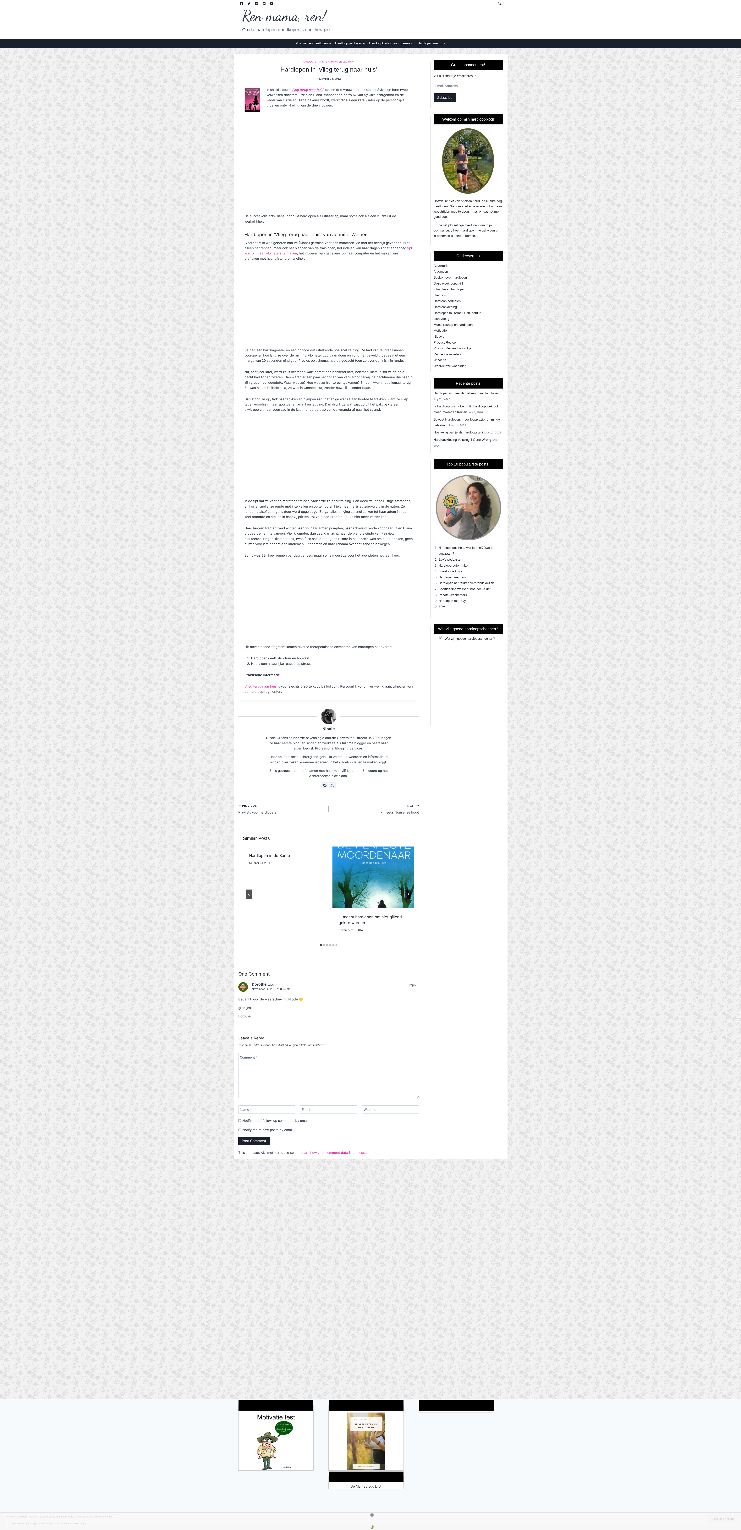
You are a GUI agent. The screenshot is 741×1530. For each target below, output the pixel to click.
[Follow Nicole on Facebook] (324, 785)
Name (246, 1110)
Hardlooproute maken (453, 565)
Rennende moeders (448, 354)
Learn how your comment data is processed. (335, 1153)
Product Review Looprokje (452, 348)
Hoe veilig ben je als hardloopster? (458, 432)
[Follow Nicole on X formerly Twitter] (332, 785)
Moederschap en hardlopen (453, 325)
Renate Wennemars (452, 595)
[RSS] (264, 3)
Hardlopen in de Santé (269, 855)
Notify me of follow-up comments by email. (275, 1121)
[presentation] (373, 877)
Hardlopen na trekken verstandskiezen (466, 583)
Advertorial (441, 266)
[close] (372, 1515)
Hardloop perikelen (447, 301)
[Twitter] (249, 3)
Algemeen (441, 271)
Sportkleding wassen (453, 589)
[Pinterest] (256, 3)
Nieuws (439, 336)
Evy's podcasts (449, 559)
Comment (249, 1057)
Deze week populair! (448, 283)
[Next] (408, 894)
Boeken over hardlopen (450, 277)
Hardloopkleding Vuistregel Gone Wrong (462, 440)
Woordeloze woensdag (450, 366)
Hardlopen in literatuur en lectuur (329, 61)
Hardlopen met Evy (431, 43)
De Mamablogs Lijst (366, 1486)
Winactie (440, 360)
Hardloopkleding (445, 307)
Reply (412, 985)
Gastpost (440, 295)
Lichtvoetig (441, 319)
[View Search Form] (499, 3)
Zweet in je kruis (450, 571)
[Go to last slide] (249, 894)
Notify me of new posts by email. (268, 1130)
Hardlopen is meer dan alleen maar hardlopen (466, 393)
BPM (441, 607)
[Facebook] (241, 3)
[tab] (321, 945)
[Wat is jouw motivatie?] (276, 1441)
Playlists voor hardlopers (257, 809)
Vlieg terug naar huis (307, 90)
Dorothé (259, 984)
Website (370, 1110)
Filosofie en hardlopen (449, 289)
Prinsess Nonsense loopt (400, 809)
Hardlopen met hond (452, 577)
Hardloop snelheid (451, 548)
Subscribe (445, 98)
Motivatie (440, 330)
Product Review (445, 342)
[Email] (271, 3)
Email (307, 1110)
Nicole (328, 728)
